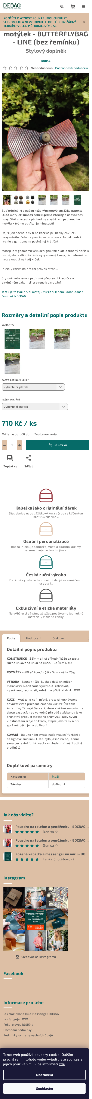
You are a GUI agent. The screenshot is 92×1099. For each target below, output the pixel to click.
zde (62, 1064)
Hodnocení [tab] (34, 638)
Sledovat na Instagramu (38, 957)
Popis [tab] (11, 638)
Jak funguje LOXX (15, 1019)
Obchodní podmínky (17, 1030)
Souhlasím (44, 1088)
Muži (55, 776)
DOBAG (46, 60)
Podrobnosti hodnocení (72, 68)
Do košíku (60, 445)
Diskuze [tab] (58, 638)
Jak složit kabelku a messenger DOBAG (31, 1014)
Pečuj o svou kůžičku (18, 1024)
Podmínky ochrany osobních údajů (28, 1035)
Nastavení (44, 1075)
